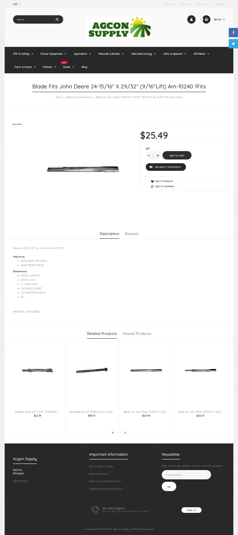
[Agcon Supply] (119, 37)
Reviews (132, 233)
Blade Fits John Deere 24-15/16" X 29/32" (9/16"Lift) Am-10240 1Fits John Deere (167, 411)
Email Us (191, 510)
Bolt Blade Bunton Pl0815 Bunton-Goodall (92, 411)
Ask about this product (168, 167)
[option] (83, 169)
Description (109, 233)
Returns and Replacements (105, 481)
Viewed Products (136, 333)
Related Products (102, 333)
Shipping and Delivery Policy (106, 488)
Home (59, 97)
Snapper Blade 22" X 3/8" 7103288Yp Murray (40, 411)
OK (169, 486)
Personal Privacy (98, 473)
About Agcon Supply (101, 466)
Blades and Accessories (79, 97)
